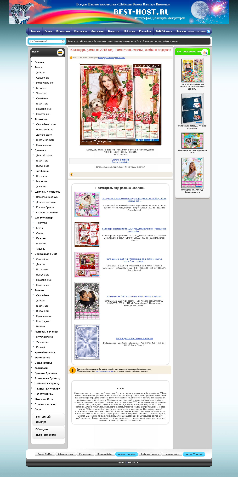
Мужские (41, 88)
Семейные (42, 98)
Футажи (39, 290)
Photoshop (145, 31)
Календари (80, 31)
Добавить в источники (197, 31)
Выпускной (42, 311)
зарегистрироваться (105, 371)
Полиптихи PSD (44, 393)
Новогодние (42, 114)
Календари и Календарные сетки (96, 41)
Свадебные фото (46, 124)
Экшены (40, 248)
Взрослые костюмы (47, 196)
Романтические (44, 82)
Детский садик (44, 155)
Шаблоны (129, 31)
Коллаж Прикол (45, 207)
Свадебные (42, 77)
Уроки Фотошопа (45, 352)
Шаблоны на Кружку (47, 383)
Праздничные (43, 108)
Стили (39, 233)
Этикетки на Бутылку (47, 378)
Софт (38, 409)
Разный (40, 347)
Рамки (48, 31)
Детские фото (44, 134)
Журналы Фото (44, 399)
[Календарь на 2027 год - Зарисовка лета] (192, 187)
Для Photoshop (44, 217)
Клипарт (181, 31)
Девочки (40, 186)
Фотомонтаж (42, 357)
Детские (40, 72)
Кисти (39, 228)
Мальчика (41, 181)
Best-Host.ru (73, 41)
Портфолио (63, 31)
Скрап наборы (43, 362)
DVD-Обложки (164, 31)
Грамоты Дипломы (46, 373)
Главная (35, 31)
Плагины (41, 238)
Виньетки (113, 31)
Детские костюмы (46, 202)
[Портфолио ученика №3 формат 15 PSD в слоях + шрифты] (192, 82)
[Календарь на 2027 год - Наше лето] (192, 148)
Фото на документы (47, 212)
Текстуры (41, 222)
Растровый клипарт (46, 331)
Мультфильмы (44, 336)
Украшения (42, 342)
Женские (41, 93)
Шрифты (41, 243)
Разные (40, 326)
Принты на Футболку (47, 388)
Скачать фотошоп (45, 404)
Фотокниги (97, 31)
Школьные (42, 103)
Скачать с (120, 160)
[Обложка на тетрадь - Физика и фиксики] (192, 123)
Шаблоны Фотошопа (47, 191)
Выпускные (42, 165)
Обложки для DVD (46, 254)
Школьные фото (45, 139)
